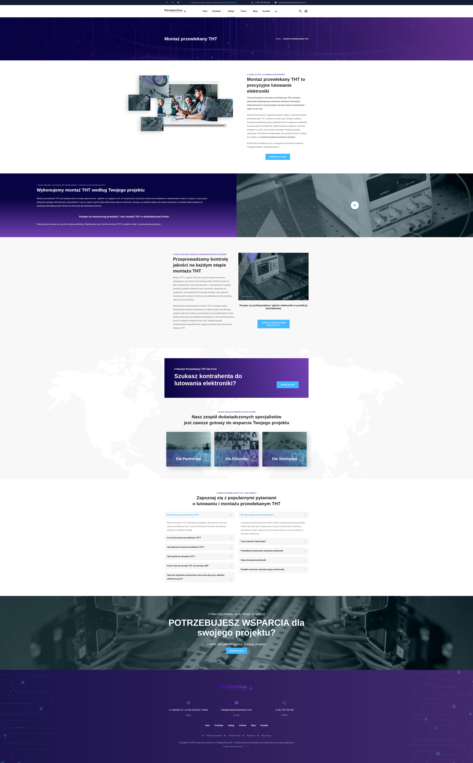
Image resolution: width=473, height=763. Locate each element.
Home (278, 39)
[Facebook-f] (167, 2)
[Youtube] (178, 2)
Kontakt (266, 11)
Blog (255, 11)
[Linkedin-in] (172, 2)
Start (205, 11)
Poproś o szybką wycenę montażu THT (273, 324)
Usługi (231, 11)
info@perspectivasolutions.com (236, 710)
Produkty (216, 11)
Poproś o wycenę (277, 157)
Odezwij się (232, 2)
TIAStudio (246, 746)
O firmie (242, 725)
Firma (243, 11)
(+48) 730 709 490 (284, 710)
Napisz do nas (236, 651)
